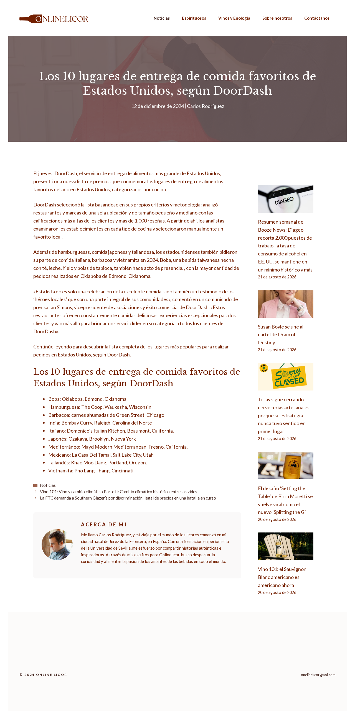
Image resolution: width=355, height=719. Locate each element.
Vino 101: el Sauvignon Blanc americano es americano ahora (282, 577)
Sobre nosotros (277, 17)
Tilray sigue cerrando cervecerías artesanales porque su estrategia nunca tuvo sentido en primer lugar (284, 415)
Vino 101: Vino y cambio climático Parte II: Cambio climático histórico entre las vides (118, 491)
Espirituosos (194, 17)
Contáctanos (316, 17)
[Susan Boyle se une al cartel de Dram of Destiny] (285, 314)
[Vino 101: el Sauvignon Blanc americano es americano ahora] (285, 556)
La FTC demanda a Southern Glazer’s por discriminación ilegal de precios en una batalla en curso (128, 497)
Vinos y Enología (234, 17)
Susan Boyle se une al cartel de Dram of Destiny (280, 335)
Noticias (162, 17)
